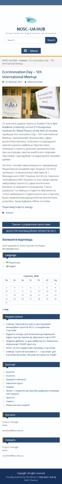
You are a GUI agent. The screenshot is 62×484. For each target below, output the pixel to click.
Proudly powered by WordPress (21, 477)
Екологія (10, 375)
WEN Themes (31, 480)
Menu (34, 51)
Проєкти (10, 397)
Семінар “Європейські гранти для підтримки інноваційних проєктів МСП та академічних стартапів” (28, 327)
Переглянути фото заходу (17, 207)
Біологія (10, 372)
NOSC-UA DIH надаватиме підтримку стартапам (30, 347)
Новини (23, 60)
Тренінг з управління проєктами (31, 224)
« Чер (5, 309)
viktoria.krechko (35, 81)
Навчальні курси (14, 383)
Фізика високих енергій (17, 405)
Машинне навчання (16, 379)
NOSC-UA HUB (31, 29)
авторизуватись (10, 248)
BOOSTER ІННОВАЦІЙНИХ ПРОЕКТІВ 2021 (31, 231)
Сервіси (10, 401)
